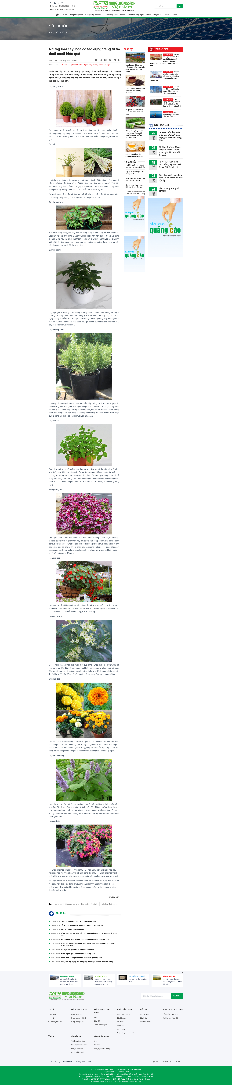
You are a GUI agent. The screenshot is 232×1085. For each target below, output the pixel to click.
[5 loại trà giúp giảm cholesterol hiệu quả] (135, 146)
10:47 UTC (71, 6)
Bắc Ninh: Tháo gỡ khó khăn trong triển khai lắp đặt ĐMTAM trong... (69, 981)
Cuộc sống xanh (111, 15)
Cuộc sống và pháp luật (125, 1033)
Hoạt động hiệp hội (55, 1021)
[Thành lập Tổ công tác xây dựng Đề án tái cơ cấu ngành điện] (156, 89)
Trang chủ (53, 32)
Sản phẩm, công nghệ (102, 976)
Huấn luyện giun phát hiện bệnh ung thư (78, 954)
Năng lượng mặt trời (78, 1018)
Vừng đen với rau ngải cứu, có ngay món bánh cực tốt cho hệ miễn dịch (89, 934)
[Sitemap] (55, 2)
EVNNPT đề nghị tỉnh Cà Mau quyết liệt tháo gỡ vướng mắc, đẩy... (171, 981)
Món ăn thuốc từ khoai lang (72, 929)
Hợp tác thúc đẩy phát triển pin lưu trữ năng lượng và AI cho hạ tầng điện (170, 136)
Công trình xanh (77, 1048)
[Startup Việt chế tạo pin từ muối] (88, 979)
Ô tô (95, 1041)
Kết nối (122, 15)
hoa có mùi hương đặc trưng (65, 904)
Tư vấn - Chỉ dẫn (66, 976)
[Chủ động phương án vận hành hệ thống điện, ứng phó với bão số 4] (156, 102)
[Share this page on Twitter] (110, 60)
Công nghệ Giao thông (102, 1048)
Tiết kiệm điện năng (78, 1041)
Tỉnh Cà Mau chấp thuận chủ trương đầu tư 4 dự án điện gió (138, 981)
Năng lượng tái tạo (77, 1021)
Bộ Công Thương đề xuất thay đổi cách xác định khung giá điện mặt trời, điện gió (170, 151)
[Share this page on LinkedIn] (114, 60)
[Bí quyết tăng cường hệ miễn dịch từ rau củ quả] (135, 101)
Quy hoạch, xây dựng (124, 1014)
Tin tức (64, 15)
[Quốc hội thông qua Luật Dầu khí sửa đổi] (156, 114)
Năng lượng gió (135, 976)
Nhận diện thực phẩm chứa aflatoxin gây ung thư (81, 958)
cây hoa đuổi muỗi (109, 904)
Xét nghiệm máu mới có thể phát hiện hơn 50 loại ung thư (85, 939)
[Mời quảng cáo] (62, 2)
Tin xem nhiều (130, 161)
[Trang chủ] (50, 2)
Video (148, 15)
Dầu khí (97, 1021)
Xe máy (96, 1045)
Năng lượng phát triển (93, 15)
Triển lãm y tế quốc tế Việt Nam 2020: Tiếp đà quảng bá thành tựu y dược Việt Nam (88, 944)
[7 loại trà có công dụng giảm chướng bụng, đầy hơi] (135, 80)
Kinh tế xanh (144, 1014)
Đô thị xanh (121, 1021)
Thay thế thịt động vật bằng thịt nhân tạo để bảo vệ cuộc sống (87, 961)
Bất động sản (122, 1018)
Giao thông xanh (170, 15)
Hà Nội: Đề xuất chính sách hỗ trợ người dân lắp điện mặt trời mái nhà (170, 164)
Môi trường (121, 1025)
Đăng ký (177, 996)
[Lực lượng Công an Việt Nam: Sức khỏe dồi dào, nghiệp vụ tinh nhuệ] (135, 57)
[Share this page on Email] (96, 60)
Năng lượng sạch (76, 15)
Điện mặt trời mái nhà (79, 1045)
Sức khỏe (143, 1018)
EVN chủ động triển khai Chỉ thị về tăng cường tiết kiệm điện (85, 65)
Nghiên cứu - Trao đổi (170, 1018)
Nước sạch (121, 1029)
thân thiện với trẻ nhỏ (89, 904)
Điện (164, 976)
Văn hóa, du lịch (145, 1021)
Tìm (179, 6)
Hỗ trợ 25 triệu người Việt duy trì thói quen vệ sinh (82, 925)
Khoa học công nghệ (136, 15)
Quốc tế (51, 1018)
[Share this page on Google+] (105, 60)
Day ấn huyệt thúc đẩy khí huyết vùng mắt (78, 921)
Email (177, 1061)
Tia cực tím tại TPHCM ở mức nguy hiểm (77, 950)
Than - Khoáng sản (100, 1025)
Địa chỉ (155, 1061)
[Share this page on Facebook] (119, 60)
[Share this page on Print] (100, 60)
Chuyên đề (157, 15)
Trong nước (52, 1014)
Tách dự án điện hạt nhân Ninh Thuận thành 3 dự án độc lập (171, 178)
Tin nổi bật (128, 49)
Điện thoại (166, 1061)
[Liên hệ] (58, 2)
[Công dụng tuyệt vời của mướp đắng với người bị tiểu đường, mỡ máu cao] (135, 123)
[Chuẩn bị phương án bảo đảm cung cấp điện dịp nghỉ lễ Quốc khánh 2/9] (156, 74)
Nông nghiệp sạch (77, 1052)
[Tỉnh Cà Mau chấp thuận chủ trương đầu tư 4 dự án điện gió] (123, 979)
